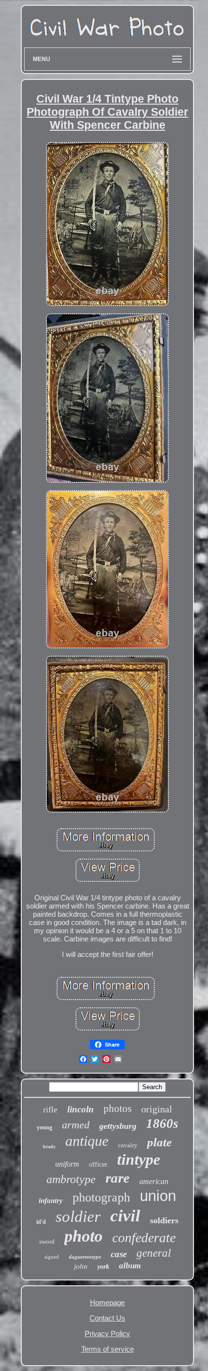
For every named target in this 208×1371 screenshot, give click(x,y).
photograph (101, 1197)
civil (125, 1215)
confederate (144, 1237)
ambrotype (71, 1179)
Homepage (107, 1302)
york (103, 1266)
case (119, 1254)
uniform (67, 1164)
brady (49, 1146)
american (153, 1181)
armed (75, 1125)
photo (83, 1236)
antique (86, 1141)
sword (47, 1241)
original (156, 1109)
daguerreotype (85, 1257)
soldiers (164, 1220)
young (44, 1127)
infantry (51, 1200)
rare (117, 1178)
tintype (138, 1159)
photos (118, 1108)
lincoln (80, 1109)
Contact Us (107, 1318)
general (153, 1253)
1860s (162, 1123)
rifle (50, 1109)
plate (159, 1142)
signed (52, 1257)
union (158, 1195)
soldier (78, 1216)
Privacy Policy (107, 1333)
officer (98, 1164)
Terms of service (107, 1349)
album (130, 1265)
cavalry (127, 1145)
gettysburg (117, 1126)
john (81, 1266)
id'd (41, 1221)
